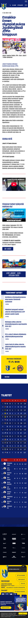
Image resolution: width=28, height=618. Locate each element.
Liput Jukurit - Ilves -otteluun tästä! (14, 274)
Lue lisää (12, 616)
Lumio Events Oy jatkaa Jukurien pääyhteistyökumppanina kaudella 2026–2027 (15, 346)
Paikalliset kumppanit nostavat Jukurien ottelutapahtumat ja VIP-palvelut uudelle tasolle (15, 311)
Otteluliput (20, 5)
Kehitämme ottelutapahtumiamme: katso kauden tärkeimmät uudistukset (15, 299)
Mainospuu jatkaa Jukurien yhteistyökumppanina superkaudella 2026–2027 (16, 324)
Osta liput (7, 377)
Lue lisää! (7, 248)
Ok (22, 613)
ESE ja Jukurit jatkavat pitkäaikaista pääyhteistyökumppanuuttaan (15, 335)
